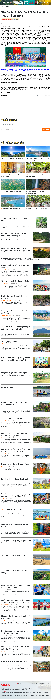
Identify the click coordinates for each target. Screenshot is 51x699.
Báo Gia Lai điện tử (8, 2)
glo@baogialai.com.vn (8, 691)
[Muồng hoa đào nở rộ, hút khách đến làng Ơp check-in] (41, 406)
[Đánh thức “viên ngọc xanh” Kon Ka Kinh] (41, 222)
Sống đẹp (3, 589)
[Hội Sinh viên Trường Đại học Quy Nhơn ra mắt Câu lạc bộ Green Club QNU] (41, 362)
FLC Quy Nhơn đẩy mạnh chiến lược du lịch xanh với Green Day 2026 (15, 450)
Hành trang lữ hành (5, 283)
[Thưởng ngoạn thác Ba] (41, 346)
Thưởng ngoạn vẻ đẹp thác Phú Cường (14, 571)
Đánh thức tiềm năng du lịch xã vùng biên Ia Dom (14, 297)
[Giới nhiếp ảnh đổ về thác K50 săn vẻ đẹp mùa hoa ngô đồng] (38, 184)
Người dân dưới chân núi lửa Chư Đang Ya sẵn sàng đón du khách (15, 632)
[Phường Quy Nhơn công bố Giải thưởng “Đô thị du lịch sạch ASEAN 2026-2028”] (41, 604)
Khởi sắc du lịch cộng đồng (13, 510)
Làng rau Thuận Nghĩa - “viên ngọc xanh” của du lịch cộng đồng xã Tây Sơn (15, 374)
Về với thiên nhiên (7, 387)
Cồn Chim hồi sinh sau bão (13, 418)
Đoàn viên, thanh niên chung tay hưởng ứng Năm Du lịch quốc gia (15, 586)
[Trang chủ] (2, 7)
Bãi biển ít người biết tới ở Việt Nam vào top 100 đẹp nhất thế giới (15, 234)
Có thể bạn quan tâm (12, 142)
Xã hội (2, 498)
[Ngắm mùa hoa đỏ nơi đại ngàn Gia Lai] (41, 468)
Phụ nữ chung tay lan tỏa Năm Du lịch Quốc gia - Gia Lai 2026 (15, 648)
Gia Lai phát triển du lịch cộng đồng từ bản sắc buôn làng (12, 175)
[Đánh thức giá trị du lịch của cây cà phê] (41, 666)
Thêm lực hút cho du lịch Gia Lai (13, 555)
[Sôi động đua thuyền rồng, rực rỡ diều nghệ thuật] (41, 315)
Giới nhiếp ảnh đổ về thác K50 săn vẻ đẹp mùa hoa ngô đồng (37, 192)
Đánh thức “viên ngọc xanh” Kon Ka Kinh (15, 219)
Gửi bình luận (46, 129)
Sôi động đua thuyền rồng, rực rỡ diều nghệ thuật (15, 312)
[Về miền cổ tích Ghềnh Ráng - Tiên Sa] (41, 285)
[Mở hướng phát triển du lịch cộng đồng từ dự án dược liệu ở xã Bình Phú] (41, 498)
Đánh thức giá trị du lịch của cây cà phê (15, 662)
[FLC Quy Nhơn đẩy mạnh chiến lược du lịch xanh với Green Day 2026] (41, 453)
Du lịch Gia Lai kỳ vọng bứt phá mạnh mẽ (16, 541)
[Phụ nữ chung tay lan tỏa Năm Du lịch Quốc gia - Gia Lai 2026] (41, 651)
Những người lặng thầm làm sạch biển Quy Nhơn (15, 266)
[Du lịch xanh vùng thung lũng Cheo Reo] (41, 483)
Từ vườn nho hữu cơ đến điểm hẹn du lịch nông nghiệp (37, 175)
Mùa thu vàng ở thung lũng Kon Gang (11, 191)
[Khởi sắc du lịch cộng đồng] (41, 514)
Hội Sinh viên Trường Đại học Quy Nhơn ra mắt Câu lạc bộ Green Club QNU (15, 359)
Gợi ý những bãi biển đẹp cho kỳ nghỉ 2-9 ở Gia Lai (12, 159)
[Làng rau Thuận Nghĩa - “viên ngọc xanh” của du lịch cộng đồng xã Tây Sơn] (41, 377)
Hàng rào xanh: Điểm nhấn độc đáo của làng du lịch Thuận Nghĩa (15, 434)
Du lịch (2, 635)
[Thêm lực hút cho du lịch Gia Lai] (41, 559)
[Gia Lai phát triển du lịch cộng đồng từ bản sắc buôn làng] (13, 167)
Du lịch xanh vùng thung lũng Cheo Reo (15, 479)
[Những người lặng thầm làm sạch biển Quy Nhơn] (41, 269)
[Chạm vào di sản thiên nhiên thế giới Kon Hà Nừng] (41, 529)
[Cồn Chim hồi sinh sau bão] (41, 422)
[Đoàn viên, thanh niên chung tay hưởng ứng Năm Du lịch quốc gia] (41, 589)
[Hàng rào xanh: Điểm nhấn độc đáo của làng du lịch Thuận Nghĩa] (41, 437)
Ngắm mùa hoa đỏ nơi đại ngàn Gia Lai (15, 464)
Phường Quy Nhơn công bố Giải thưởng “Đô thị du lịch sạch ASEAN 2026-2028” (15, 601)
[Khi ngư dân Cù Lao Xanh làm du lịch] (13, 201)
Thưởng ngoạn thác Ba (9, 341)
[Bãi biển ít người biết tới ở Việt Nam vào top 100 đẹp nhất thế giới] (41, 237)
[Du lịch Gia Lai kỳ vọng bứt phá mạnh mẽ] (41, 545)
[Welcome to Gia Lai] (25, 2)
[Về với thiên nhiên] (41, 391)
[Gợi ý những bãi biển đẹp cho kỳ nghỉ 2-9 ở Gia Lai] (13, 151)
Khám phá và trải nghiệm (6, 300)
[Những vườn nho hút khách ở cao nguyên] (38, 201)
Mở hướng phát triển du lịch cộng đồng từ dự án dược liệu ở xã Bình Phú (15, 495)
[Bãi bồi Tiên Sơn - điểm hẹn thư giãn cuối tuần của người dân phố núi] (41, 331)
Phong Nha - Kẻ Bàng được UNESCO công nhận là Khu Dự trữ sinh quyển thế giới (15, 250)
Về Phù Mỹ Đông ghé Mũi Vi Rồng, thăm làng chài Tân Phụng (38, 159)
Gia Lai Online (8, 684)
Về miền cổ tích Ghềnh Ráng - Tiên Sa (15, 281)
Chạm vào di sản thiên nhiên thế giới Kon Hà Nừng (14, 526)
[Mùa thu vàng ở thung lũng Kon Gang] (13, 184)
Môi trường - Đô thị (5, 604)
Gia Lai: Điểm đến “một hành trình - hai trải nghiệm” (15, 617)
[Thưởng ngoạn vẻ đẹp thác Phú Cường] (41, 574)
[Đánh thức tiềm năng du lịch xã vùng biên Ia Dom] (41, 300)
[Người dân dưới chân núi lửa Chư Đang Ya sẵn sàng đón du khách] (41, 635)
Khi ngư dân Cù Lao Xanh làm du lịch (12, 208)
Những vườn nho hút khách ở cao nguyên (37, 208)
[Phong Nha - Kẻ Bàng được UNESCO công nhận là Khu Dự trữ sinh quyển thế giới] (41, 252)
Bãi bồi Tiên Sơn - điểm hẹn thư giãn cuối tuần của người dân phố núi (15, 328)
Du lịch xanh (8, 6)
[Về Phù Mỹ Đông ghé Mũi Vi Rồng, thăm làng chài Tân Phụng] (38, 151)
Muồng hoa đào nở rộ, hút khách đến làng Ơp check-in (14, 403)
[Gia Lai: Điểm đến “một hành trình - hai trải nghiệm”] (41, 620)
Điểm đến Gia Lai (5, 343)
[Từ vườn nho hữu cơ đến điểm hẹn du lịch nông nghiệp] (38, 167)
